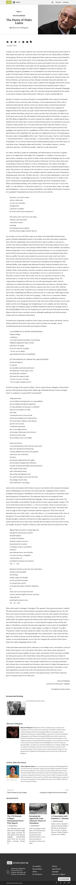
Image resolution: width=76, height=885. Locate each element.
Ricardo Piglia (13, 826)
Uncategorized (19, 16)
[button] (52, 2)
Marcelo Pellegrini (20, 27)
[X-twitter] (60, 882)
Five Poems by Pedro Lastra (35, 701)
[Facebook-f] (56, 882)
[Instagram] (64, 882)
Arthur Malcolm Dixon (16, 762)
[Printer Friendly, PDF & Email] (31, 42)
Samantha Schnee (58, 821)
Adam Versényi (35, 826)
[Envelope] (68, 882)
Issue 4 (19, 11)
